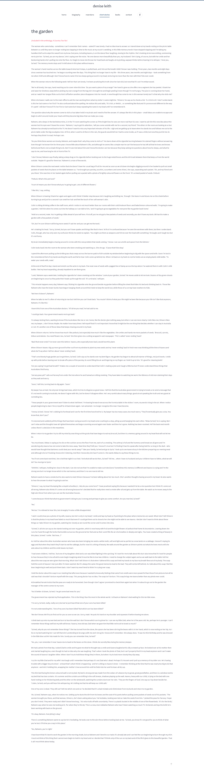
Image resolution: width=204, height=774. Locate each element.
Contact (129, 15)
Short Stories (105, 15)
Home (64, 15)
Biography (76, 15)
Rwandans (90, 15)
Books (117, 15)
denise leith (102, 6)
